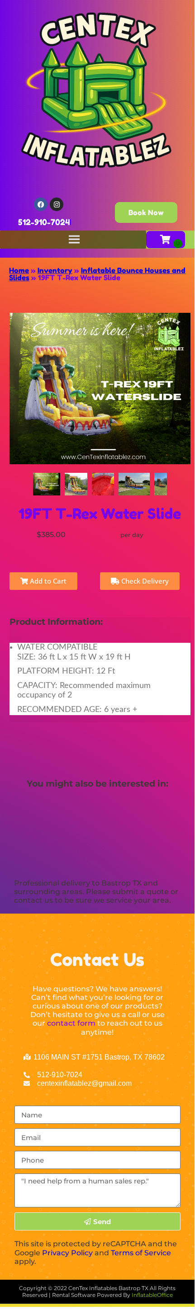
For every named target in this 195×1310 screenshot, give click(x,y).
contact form (71, 1023)
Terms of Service (141, 1253)
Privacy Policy (67, 1253)
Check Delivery (144, 580)
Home (19, 270)
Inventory (55, 270)
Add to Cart (47, 580)
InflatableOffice (152, 1294)
